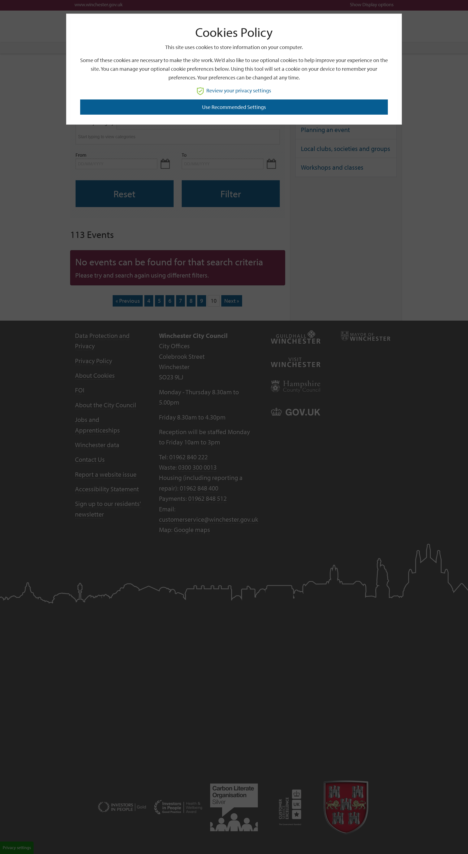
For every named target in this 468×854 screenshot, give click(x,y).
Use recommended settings (234, 107)
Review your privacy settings (238, 90)
